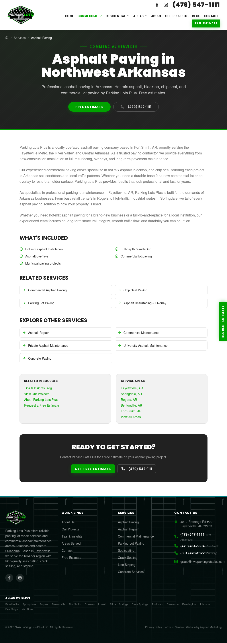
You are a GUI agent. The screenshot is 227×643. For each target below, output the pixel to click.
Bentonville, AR (131, 405)
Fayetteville (12, 604)
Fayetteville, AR (132, 388)
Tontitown (157, 604)
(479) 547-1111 (196, 5)
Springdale (29, 604)
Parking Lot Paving (131, 543)
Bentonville (58, 604)
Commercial (88, 16)
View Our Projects (36, 394)
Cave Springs (140, 604)
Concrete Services (131, 571)
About (156, 16)
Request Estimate (223, 321)
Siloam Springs (119, 604)
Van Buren (28, 609)
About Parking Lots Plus (41, 399)
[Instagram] (166, 5)
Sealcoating (126, 550)
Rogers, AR (129, 399)
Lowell (102, 604)
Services (20, 37)
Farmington (189, 604)
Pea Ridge (11, 609)
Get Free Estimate (93, 469)
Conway (90, 604)
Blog (196, 16)
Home (69, 16)
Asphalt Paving (128, 522)
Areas (138, 16)
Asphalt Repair (128, 529)
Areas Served (71, 543)
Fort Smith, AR (131, 411)
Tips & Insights (72, 536)
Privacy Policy (153, 627)
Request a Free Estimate (41, 405)
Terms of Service (174, 627)
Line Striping (126, 564)
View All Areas (131, 417)
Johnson (205, 604)
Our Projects (177, 16)
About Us (68, 522)
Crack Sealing (127, 557)
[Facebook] (157, 5)
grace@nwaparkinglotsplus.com (201, 561)
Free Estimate (206, 23)
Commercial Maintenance (136, 536)
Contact (211, 16)
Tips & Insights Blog (38, 388)
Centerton (173, 604)
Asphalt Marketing (211, 627)
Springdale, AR (131, 394)
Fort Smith (75, 604)
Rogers (43, 604)
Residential (116, 16)
